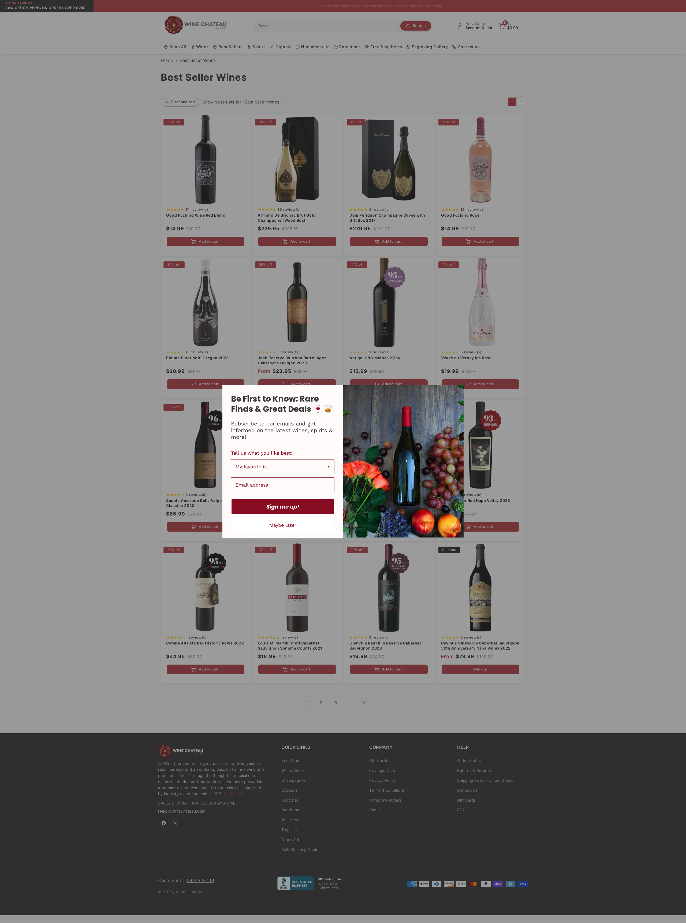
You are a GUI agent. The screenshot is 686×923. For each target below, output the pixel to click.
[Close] (457, 391)
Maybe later (282, 525)
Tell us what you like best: (261, 453)
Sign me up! (282, 506)
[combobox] (282, 466)
